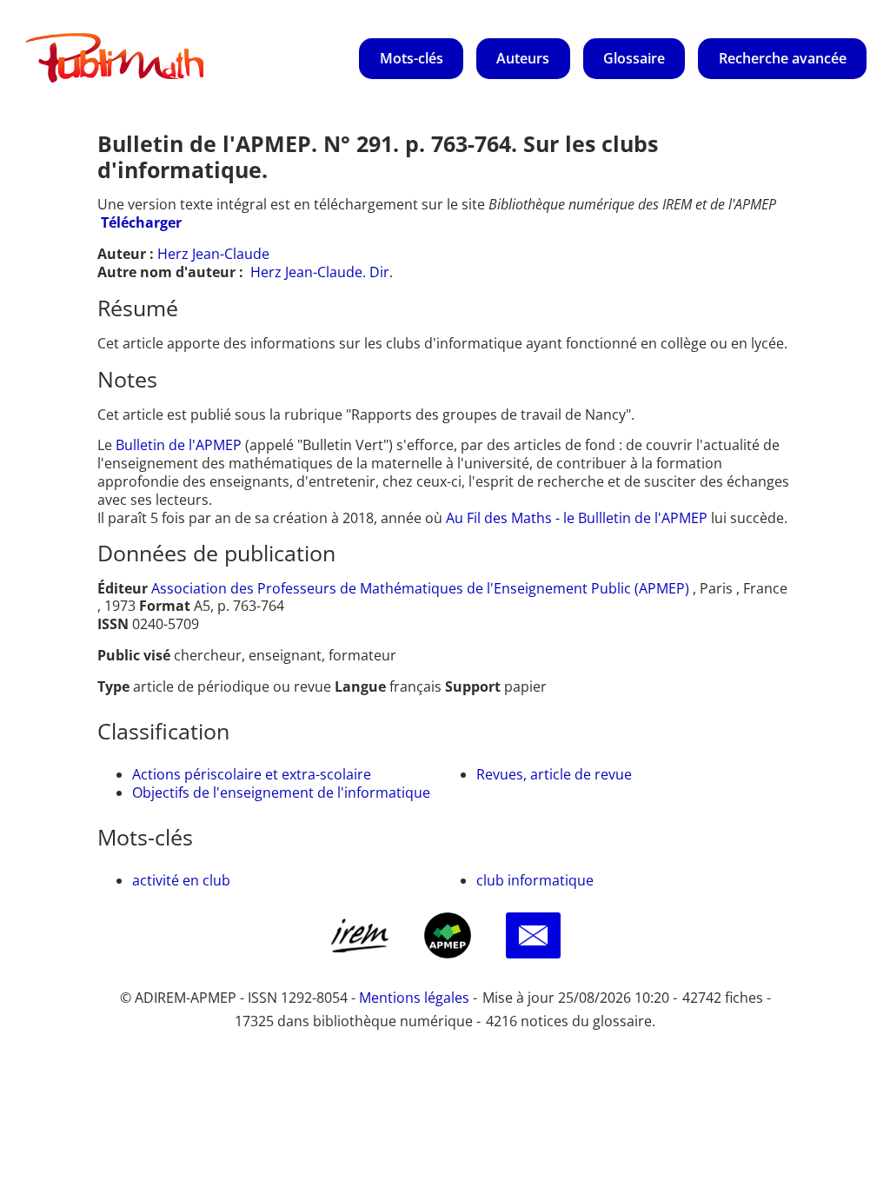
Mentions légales (414, 997)
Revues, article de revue (554, 774)
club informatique (535, 880)
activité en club (181, 880)
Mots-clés (411, 58)
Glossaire (634, 58)
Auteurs (522, 58)
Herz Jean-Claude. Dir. (321, 272)
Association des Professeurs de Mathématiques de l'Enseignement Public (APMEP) (420, 588)
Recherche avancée (783, 58)
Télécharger (141, 222)
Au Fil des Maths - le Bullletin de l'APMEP (576, 517)
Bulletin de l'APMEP (179, 444)
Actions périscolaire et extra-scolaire (251, 774)
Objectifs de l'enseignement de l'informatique (281, 792)
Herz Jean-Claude (213, 253)
